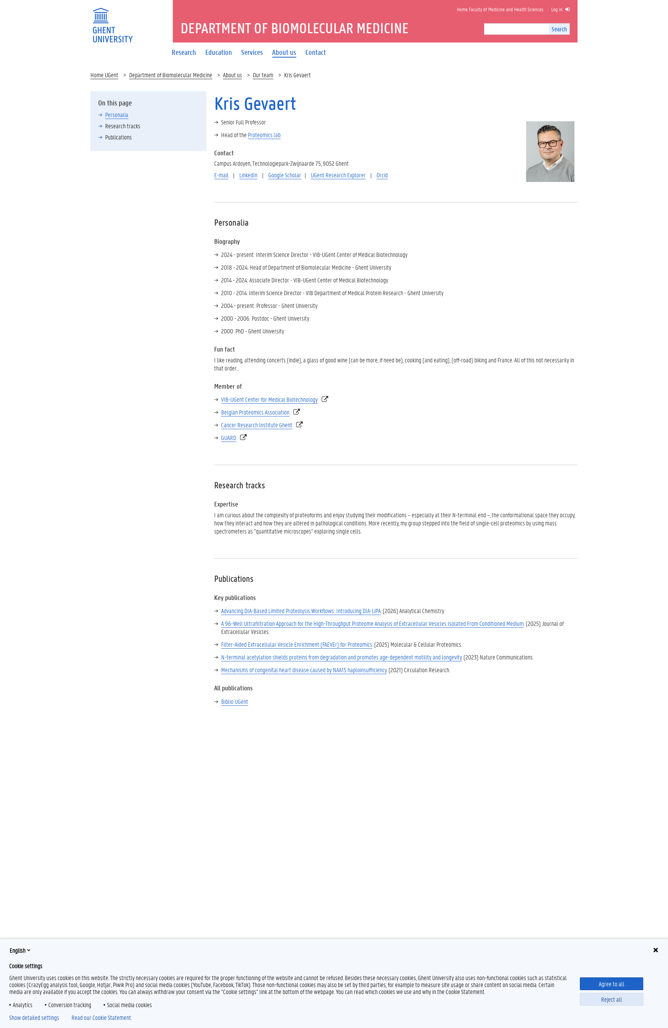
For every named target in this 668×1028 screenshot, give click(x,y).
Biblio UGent (234, 701)
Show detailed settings (34, 1017)
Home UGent (104, 75)
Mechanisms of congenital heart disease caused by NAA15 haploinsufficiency (304, 670)
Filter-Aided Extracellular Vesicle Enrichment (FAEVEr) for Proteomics (296, 644)
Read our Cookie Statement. (102, 1017)
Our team (263, 75)
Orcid (382, 175)
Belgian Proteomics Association (255, 412)
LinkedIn (248, 175)
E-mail (221, 175)
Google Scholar (284, 175)
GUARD (228, 437)
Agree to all (611, 984)
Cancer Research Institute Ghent (256, 425)
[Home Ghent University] (112, 20)
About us (232, 75)
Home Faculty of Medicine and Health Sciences (500, 9)
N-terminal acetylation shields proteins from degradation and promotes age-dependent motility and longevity (341, 657)
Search (559, 29)
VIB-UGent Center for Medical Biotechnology (269, 399)
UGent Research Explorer (338, 175)
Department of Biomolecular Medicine (170, 75)
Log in (556, 9)
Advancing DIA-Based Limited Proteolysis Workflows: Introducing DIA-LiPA (301, 611)
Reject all (611, 999)
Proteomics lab (264, 135)
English (18, 950)
